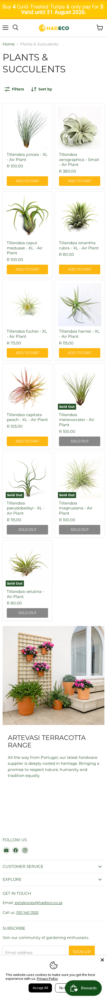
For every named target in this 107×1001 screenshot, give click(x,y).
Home (9, 44)
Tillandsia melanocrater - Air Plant (76, 419)
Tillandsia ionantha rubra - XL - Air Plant (79, 245)
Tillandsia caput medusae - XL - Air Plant (25, 247)
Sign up (82, 951)
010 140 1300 (27, 912)
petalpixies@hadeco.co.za (38, 902)
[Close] (102, 959)
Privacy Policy (47, 978)
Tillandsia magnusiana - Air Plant (75, 508)
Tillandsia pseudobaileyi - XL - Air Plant (26, 508)
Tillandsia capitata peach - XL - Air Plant (27, 417)
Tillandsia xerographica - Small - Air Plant (79, 159)
